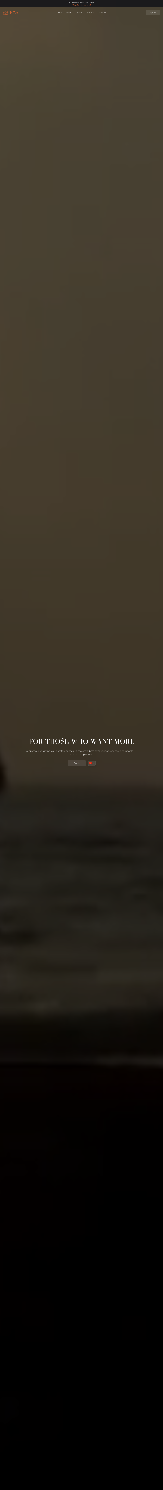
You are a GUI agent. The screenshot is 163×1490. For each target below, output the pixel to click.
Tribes (79, 12)
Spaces (90, 12)
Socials (102, 12)
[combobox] (92, 763)
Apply (153, 12)
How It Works (65, 12)
